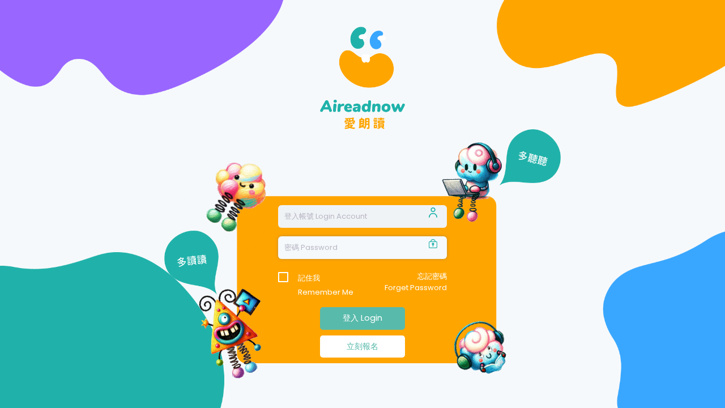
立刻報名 (362, 346)
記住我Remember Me (325, 279)
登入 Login (362, 318)
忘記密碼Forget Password (416, 282)
